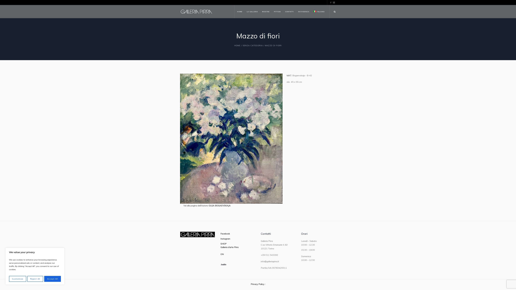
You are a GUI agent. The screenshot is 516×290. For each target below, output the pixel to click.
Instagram (225, 238)
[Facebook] (330, 2)
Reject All (35, 279)
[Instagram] (333, 2)
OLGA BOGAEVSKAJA (220, 205)
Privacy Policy (257, 284)
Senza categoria (253, 45)
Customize (17, 279)
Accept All (52, 279)
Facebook (225, 233)
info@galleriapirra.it (270, 261)
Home (237, 45)
